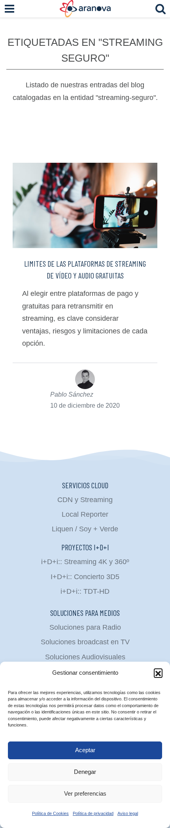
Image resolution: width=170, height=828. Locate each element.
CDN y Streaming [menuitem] (85, 500)
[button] (158, 673)
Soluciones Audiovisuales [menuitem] (85, 657)
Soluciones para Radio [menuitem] (85, 627)
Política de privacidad (93, 813)
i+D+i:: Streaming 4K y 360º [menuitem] (85, 562)
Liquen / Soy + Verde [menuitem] (85, 529)
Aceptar (85, 750)
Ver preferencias (85, 793)
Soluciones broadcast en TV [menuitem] (85, 642)
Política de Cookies (50, 813)
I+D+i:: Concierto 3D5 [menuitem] (85, 577)
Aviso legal (127, 813)
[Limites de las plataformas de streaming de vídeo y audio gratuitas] (85, 205)
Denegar (85, 771)
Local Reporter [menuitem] (85, 514)
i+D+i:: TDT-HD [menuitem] (85, 591)
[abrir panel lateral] (9, 8)
